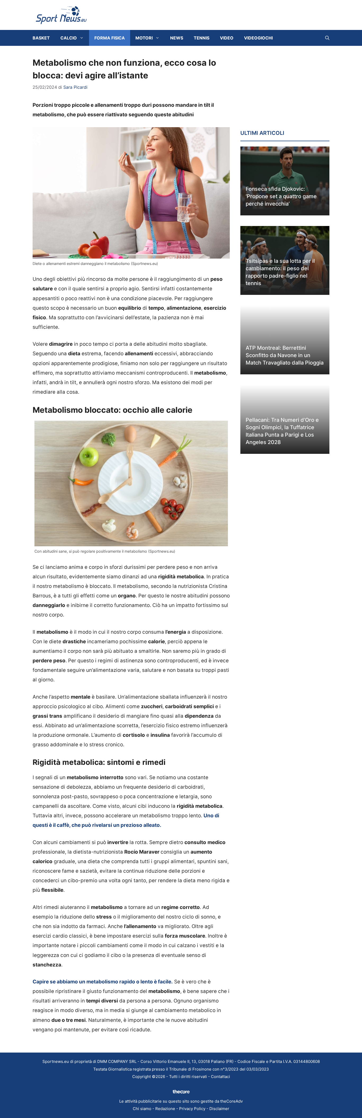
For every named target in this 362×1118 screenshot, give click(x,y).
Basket (41, 38)
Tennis (201, 38)
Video (226, 38)
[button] (327, 38)
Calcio (68, 38)
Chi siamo (142, 1108)
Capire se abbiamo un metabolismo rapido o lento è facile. (103, 982)
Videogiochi (258, 38)
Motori (144, 38)
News (176, 38)
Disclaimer (219, 1108)
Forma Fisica (109, 38)
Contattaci (220, 1076)
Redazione (165, 1108)
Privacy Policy (192, 1108)
